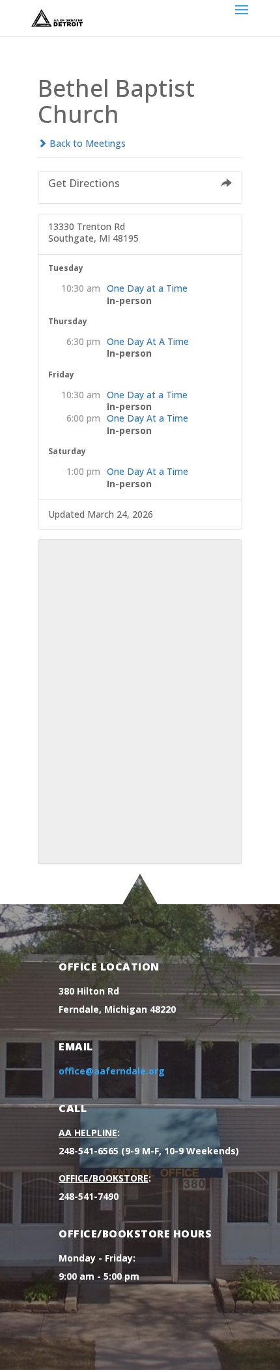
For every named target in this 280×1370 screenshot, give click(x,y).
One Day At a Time (147, 418)
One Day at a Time (147, 288)
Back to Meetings (86, 143)
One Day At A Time (148, 341)
